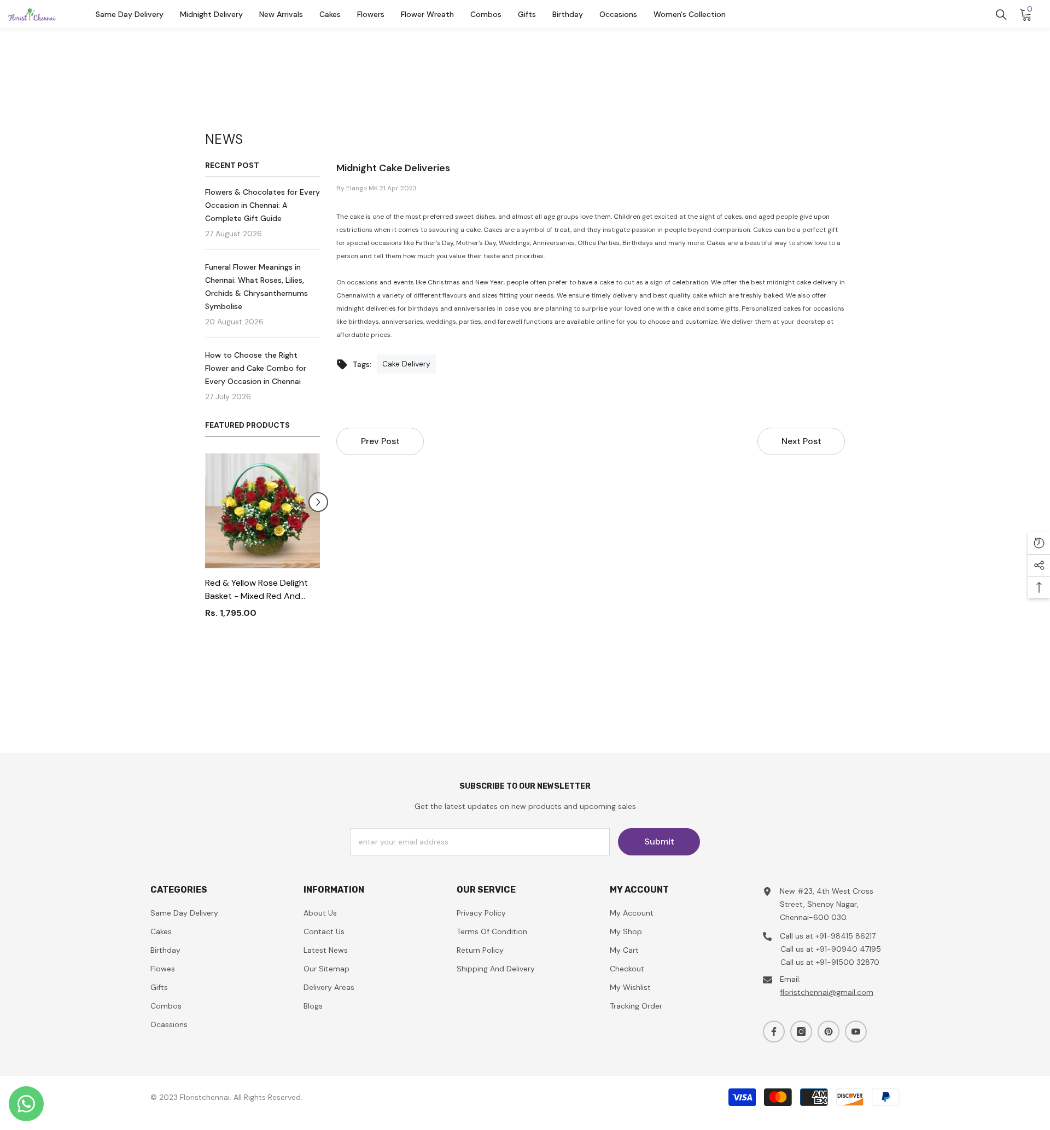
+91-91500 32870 (847, 962)
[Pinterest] (828, 1031)
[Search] (1001, 14)
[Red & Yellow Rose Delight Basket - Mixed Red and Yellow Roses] (262, 510)
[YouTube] (856, 1031)
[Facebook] (774, 1031)
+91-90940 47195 (848, 949)
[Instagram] (801, 1031)
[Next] (318, 502)
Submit (659, 841)
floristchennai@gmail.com (826, 992)
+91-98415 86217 (845, 936)
